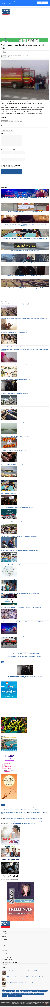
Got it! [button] (42, 2)
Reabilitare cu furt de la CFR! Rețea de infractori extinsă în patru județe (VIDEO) (25, 288)
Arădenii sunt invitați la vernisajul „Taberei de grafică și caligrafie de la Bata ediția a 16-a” (18, 364)
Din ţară (17, 991)
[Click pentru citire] (25, 193)
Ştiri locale (14, 55)
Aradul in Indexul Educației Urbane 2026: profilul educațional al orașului (15, 564)
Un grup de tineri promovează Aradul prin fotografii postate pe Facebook (25, 653)
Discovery (22, 991)
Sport (36, 993)
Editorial (30, 991)
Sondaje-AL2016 (31, 993)
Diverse (26, 991)
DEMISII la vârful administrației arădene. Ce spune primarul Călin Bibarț (14, 393)
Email (14, 149)
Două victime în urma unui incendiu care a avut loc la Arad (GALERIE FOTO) (25, 263)
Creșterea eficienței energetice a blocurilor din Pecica (11, 346)
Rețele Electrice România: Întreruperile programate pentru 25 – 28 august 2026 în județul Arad (19, 536)
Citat (9, 991)
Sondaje (25, 993)
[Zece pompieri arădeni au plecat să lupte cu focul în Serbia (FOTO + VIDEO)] (9, 642)
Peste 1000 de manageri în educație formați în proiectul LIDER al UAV (14, 332)
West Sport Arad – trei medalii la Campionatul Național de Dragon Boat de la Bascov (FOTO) (18, 521)
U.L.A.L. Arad (4, 995)
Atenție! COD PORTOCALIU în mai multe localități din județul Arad (13, 422)
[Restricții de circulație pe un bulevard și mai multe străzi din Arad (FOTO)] (9, 442)
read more (25, 677)
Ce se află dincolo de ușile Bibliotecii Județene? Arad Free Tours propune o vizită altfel (17, 507)
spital (21, 121)
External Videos (35, 991)
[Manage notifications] (46, 1004)
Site (1, 157)
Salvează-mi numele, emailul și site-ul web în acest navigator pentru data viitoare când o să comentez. (11, 166)
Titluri (39, 993)
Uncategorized (18, 55)
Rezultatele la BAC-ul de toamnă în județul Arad (10, 579)
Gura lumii (41, 991)
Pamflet (6, 993)
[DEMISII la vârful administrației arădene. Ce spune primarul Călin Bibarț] (9, 400)
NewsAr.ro (27, 55)
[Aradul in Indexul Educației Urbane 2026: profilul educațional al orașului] (9, 571)
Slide (11, 55)
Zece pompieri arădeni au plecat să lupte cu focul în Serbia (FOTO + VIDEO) (15, 636)
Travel (43, 993)
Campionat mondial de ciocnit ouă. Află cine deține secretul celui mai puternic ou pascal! (25, 656)
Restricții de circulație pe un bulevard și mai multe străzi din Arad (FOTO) (25, 211)
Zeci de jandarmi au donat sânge (7, 407)
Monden (46, 991)
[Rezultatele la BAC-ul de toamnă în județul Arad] (9, 585)
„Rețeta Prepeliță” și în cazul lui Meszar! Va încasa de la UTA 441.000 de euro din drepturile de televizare (21, 607)
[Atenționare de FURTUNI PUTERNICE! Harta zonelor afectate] (9, 471)
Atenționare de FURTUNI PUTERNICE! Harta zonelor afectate (25, 250)
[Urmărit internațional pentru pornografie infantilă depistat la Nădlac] (9, 457)
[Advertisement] (25, 26)
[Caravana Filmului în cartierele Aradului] (9, 500)
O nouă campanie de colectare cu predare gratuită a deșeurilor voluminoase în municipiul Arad (25, 238)
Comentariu (3, 133)
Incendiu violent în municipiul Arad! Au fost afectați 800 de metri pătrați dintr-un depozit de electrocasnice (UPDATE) (25, 224)
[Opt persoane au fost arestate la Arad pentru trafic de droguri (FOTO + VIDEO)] (9, 385)
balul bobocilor (5, 991)
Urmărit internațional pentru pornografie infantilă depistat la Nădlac (14, 450)
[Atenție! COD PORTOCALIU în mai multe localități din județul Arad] (9, 428)
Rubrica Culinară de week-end (15, 993)
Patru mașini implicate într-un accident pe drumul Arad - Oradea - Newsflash (14, 812)
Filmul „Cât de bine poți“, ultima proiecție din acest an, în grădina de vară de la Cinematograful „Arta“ (20, 593)
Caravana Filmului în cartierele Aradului (8, 493)
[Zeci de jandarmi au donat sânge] (9, 414)
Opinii (3, 993)
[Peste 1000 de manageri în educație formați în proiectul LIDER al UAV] (9, 339)
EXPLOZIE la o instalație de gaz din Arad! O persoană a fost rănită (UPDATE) (22, 823)
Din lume (13, 991)
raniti (18, 121)
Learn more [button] (8, 3)
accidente (11, 121)
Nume (2, 149)
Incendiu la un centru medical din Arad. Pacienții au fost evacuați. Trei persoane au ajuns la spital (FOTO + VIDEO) (25, 198)
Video (15, 995)
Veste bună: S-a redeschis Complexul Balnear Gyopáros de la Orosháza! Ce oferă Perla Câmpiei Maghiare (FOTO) (24, 818)
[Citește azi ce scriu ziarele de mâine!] (6, 14)
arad (14, 121)
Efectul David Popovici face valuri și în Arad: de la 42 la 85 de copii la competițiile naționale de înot (19, 550)
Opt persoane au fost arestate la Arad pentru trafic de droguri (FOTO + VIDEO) (25, 275)
